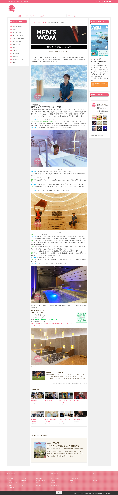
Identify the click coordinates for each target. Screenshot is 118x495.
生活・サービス (16, 44)
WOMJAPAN (96, 480)
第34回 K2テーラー (36, 401)
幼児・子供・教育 (17, 41)
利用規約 (53, 482)
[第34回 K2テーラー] (37, 395)
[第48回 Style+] (80, 414)
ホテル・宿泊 (16, 56)
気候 (10, 480)
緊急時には (11, 487)
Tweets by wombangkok (97, 135)
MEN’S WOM (42, 22)
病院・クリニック (17, 47)
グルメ (14, 29)
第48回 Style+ (78, 419)
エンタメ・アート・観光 (18, 59)
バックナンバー (60, 16)
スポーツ (15, 62)
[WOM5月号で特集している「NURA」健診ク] (105, 123)
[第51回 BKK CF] (80, 395)
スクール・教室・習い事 (18, 38)
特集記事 (18, 16)
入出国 (10, 485)
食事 (23, 485)
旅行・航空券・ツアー (18, 53)
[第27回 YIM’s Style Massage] (51, 414)
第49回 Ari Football (34, 420)
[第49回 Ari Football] (37, 414)
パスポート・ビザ (13, 482)
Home (10, 16)
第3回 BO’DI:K (49, 401)
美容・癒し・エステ (17, 32)
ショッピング (39, 478)
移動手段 (24, 480)
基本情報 (11, 478)
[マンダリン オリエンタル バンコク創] (99, 123)
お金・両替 (24, 478)
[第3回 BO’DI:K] (51, 395)
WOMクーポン (72, 16)
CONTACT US (97, 1)
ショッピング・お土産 (18, 35)
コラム (49, 16)
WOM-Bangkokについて (56, 478)
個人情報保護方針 (55, 485)
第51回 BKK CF (78, 401)
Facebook (73, 480)
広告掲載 (53, 480)
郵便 (37, 482)
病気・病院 (38, 485)
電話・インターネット (41, 480)
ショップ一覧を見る (17, 26)
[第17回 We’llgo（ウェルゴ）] (66, 395)
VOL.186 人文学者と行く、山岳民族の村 (63, 445)
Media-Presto (95, 478)
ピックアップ (30, 16)
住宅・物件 (15, 50)
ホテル (23, 482)
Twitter (72, 482)
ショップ (41, 16)
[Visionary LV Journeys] (99, 128)
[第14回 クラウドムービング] (66, 414)
